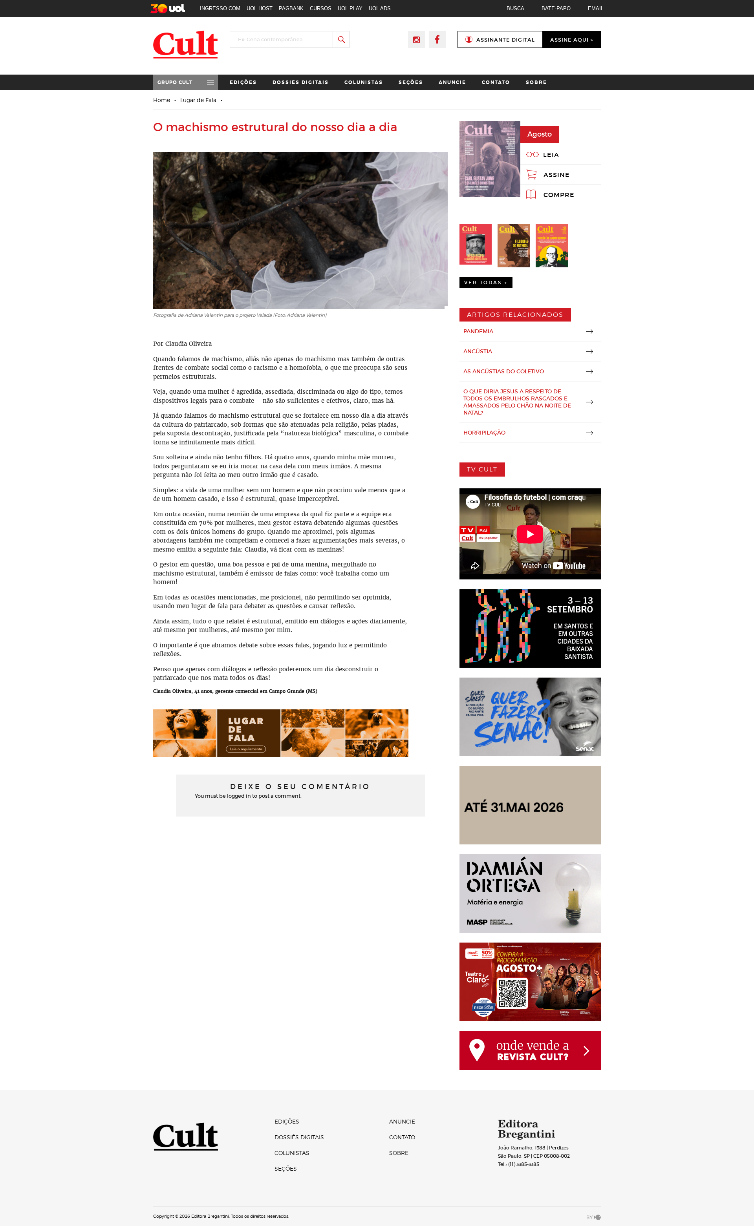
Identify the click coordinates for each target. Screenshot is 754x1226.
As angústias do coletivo (503, 371)
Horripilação (484, 432)
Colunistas (363, 82)
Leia (551, 155)
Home (161, 100)
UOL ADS (380, 8)
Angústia (477, 351)
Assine (557, 175)
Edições (243, 82)
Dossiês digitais (301, 82)
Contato (496, 82)
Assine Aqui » (571, 40)
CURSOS (320, 8)
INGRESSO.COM (220, 8)
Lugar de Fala (198, 100)
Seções (411, 82)
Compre (559, 195)
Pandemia (478, 331)
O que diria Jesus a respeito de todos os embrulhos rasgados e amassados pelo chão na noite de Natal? (517, 402)
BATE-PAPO (556, 8)
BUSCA (515, 8)
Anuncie (452, 82)
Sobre (536, 82)
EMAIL (596, 8)
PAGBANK (291, 8)
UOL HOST (260, 8)
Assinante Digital (505, 40)
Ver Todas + (486, 282)
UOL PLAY (350, 8)
